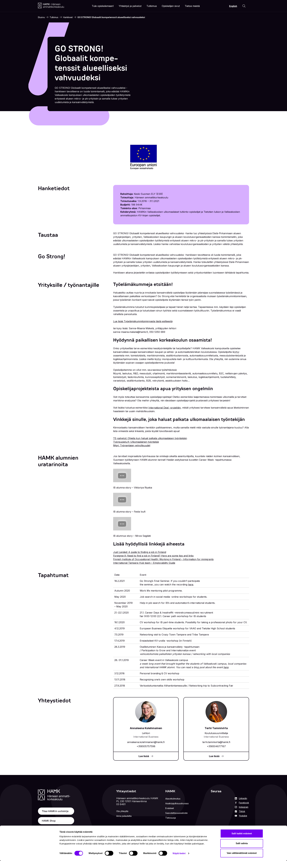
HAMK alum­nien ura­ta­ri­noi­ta (58, 461)
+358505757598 (146, 746)
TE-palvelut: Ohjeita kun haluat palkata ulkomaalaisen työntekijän (150, 438)
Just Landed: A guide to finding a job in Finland (139, 552)
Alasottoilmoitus (172, 798)
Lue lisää (144, 756)
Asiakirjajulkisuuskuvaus (177, 803)
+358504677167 (216, 746)
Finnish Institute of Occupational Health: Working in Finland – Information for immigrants (163, 559)
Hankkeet (68, 17)
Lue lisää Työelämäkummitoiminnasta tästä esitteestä (142, 321)
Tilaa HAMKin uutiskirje (55, 811)
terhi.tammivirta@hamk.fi (216, 742)
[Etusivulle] (51, 6)
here (190, 584)
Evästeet (169, 808)
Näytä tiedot (179, 853)
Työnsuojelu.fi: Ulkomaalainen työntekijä (136, 441)
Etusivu (41, 17)
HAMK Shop (49, 820)
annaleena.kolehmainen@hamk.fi (146, 742)
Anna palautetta (124, 816)
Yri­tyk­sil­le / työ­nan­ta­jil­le (68, 285)
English (233, 6)
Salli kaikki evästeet (242, 833)
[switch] (109, 853)
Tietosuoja (170, 817)
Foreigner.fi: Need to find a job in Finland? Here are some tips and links (153, 555)
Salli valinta (242, 843)
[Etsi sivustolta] (244, 6)
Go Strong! (51, 256)
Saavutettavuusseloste (176, 813)
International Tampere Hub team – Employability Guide (144, 562)
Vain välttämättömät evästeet (242, 853)
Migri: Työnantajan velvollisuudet (131, 445)
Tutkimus (54, 17)
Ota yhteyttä (122, 811)
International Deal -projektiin (164, 407)
